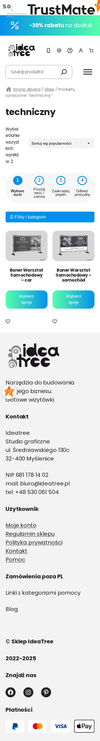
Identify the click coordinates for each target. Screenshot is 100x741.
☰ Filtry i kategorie (28, 217)
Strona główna (26, 89)
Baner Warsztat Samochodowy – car (26, 275)
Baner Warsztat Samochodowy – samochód (73, 275)
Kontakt (16, 551)
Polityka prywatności (34, 542)
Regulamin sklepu (30, 534)
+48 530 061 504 (37, 492)
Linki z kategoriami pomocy (43, 593)
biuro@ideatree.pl (45, 483)
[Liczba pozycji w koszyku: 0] (91, 50)
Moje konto (21, 525)
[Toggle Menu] (87, 71)
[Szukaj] (64, 71)
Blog (12, 609)
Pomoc (15, 559)
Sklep (49, 89)
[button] (9, 321)
